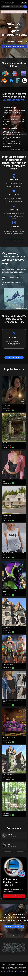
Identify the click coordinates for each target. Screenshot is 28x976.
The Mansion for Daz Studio (9, 627)
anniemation (6, 738)
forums (8, 215)
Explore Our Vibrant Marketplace (14, 46)
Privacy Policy (4, 972)
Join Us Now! (14, 241)
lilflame (5, 481)
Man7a (5, 665)
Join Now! (11, 284)
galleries (9, 216)
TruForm (5, 516)
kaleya (9, 844)
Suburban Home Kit (7, 515)
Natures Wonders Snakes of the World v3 (12, 812)
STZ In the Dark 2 (7, 405)
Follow (10, 836)
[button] (5, 851)
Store (15, 836)
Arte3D (10, 834)
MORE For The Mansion (8, 774)
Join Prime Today (14, 357)
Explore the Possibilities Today (14, 896)
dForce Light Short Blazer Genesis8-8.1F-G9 (12, 480)
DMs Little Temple (7, 442)
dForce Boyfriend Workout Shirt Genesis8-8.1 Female (14, 552)
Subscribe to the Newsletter (14, 926)
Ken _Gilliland (6, 813)
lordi (26, 308)
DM (4, 444)
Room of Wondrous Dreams (9, 737)
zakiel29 (5, 591)
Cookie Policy (19, 971)
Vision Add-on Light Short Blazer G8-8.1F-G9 (13, 700)
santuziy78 (6, 406)
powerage (6, 628)
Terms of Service (6, 971)
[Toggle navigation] (2, 2)
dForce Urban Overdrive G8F (9, 664)
